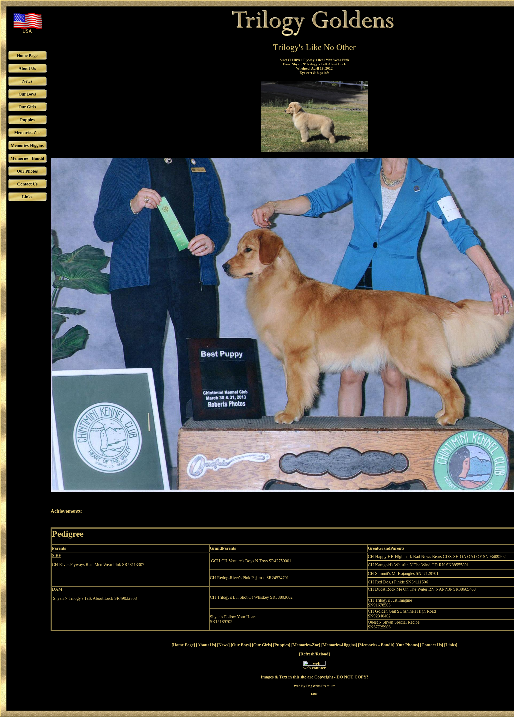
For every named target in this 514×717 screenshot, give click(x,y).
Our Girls (262, 645)
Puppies (281, 645)
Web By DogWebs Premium (314, 686)
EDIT (314, 693)
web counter (314, 668)
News (223, 645)
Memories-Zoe (306, 645)
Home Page (183, 645)
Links (450, 645)
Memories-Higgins (339, 645)
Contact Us (431, 645)
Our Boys (241, 645)
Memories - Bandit (376, 645)
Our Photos (407, 645)
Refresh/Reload (314, 654)
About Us (206, 645)
